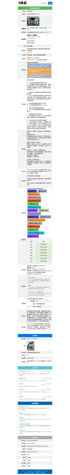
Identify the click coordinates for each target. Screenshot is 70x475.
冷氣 (42, 161)
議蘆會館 (21, 396)
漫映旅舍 (21, 417)
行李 (44, 145)
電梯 (40, 145)
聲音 (32, 145)
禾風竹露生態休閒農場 (24, 424)
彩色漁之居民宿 (31, 323)
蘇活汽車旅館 (31, 277)
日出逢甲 (21, 383)
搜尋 (50, 3)
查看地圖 (29, 52)
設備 (37, 131)
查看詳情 (46, 32)
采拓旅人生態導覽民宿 (32, 338)
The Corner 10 (22, 430)
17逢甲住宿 (21, 389)
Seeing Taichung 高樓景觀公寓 (35, 292)
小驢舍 (20, 413)
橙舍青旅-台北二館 (23, 406)
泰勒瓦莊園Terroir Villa (24, 371)
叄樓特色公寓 (22, 378)
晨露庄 (29, 285)
